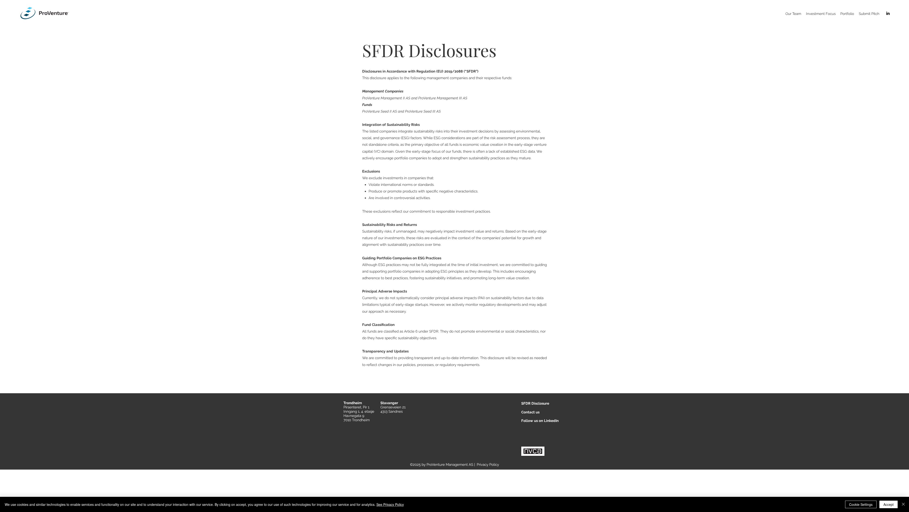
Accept (888, 504)
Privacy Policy (488, 464)
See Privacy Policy (390, 504)
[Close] (903, 504)
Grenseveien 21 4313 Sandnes (392, 409)
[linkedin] (888, 13)
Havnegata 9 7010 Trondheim (356, 418)
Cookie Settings (861, 504)
